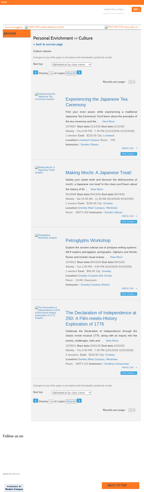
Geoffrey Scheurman (116, 363)
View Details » (129, 154)
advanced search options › (114, 13)
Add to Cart (127, 148)
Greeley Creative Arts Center (95, 275)
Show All (70, 73)
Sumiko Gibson (90, 144)
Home (4, 2)
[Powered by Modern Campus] (14, 487)
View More (108, 121)
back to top (117, 485)
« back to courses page (48, 44)
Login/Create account (52, 27)
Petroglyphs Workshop (89, 240)
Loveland (108, 135)
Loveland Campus (89, 139)
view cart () (131, 27)
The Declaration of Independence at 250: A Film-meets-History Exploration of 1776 (101, 318)
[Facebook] (141, 2)
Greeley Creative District (95, 284)
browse (10, 33)
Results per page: (115, 81)
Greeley (108, 203)
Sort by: (38, 64)
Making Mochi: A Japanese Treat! (99, 172)
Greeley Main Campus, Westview (97, 207)
